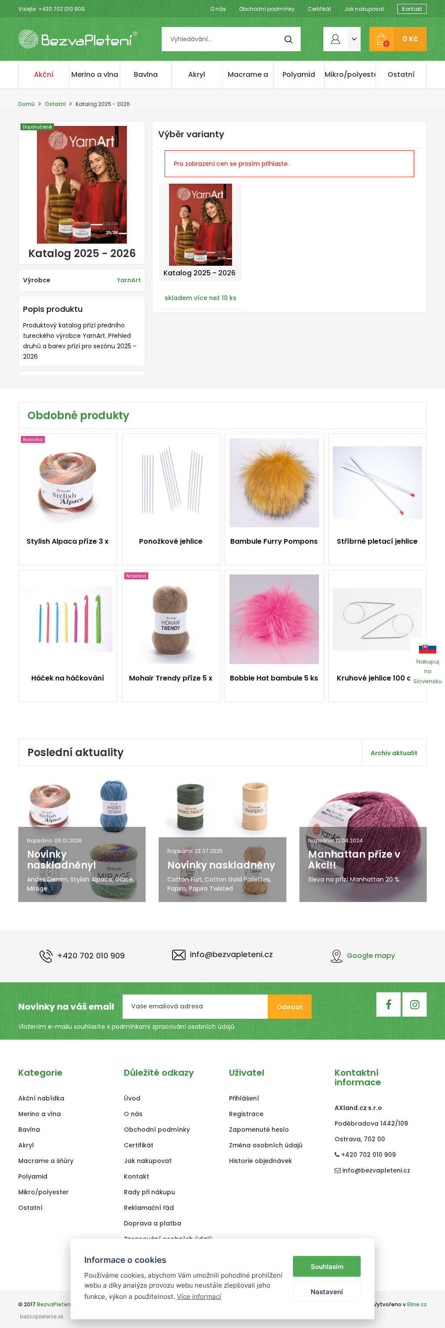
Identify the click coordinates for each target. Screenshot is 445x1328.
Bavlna (146, 74)
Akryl (196, 74)
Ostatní (401, 74)
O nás (218, 9)
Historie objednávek (260, 1160)
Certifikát (319, 9)
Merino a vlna (94, 74)
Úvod (132, 1098)
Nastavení (327, 1292)
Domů (26, 104)
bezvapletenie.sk (41, 1316)
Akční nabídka (44, 79)
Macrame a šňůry (248, 79)
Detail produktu (64, 546)
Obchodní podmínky (267, 9)
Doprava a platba (152, 1223)
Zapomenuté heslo (259, 1129)
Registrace (246, 1114)
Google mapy (371, 956)
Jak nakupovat (364, 9)
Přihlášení (244, 1098)
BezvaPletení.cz (58, 1304)
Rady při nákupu (149, 1192)
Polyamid (298, 74)
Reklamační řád (149, 1207)
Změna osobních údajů (265, 1145)
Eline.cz (417, 1304)
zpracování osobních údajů (193, 1026)
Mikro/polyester (350, 74)
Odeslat (289, 1007)
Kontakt (412, 9)
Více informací (199, 1296)
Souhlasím (327, 1266)
